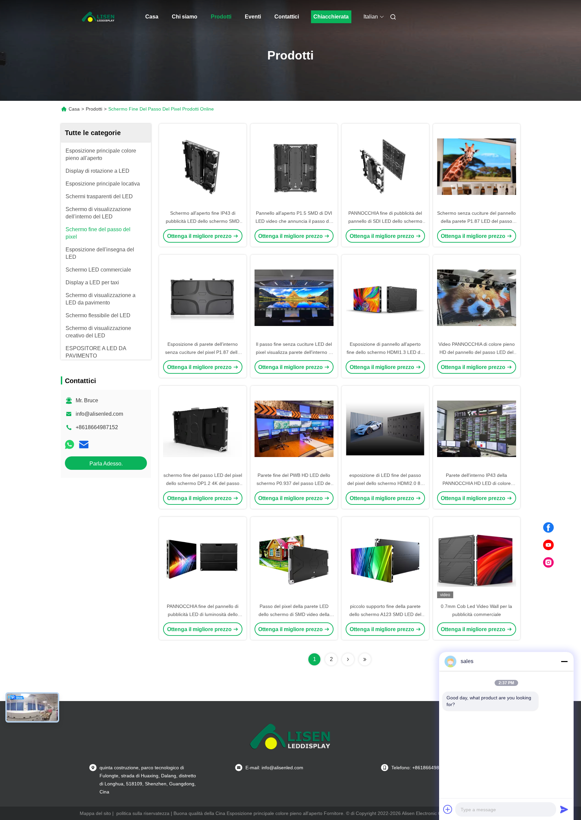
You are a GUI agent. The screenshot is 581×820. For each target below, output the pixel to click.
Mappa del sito (95, 813)
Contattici (286, 16)
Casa (151, 16)
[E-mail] (84, 444)
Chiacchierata (331, 16)
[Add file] (448, 809)
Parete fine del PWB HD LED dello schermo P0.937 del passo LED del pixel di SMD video (294, 483)
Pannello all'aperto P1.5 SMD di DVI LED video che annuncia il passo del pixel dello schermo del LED (294, 221)
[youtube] (548, 545)
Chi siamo (184, 16)
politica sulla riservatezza (142, 813)
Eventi (253, 16)
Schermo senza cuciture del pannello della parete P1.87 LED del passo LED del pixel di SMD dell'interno (476, 221)
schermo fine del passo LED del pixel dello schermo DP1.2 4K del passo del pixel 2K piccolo (202, 483)
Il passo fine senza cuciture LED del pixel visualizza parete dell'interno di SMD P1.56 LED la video (294, 352)
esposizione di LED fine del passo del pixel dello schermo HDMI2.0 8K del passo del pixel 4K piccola (385, 483)
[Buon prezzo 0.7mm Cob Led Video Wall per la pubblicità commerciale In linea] (476, 559)
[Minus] (564, 661)
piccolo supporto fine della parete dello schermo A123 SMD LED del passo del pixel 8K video (385, 614)
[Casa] (98, 17)
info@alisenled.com (99, 414)
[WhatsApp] (70, 444)
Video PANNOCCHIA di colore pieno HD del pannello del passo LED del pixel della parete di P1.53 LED (476, 352)
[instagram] (548, 563)
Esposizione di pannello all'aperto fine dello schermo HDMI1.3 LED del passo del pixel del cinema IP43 (385, 352)
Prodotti (221, 16)
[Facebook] (548, 528)
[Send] (564, 809)
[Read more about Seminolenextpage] (348, 659)
